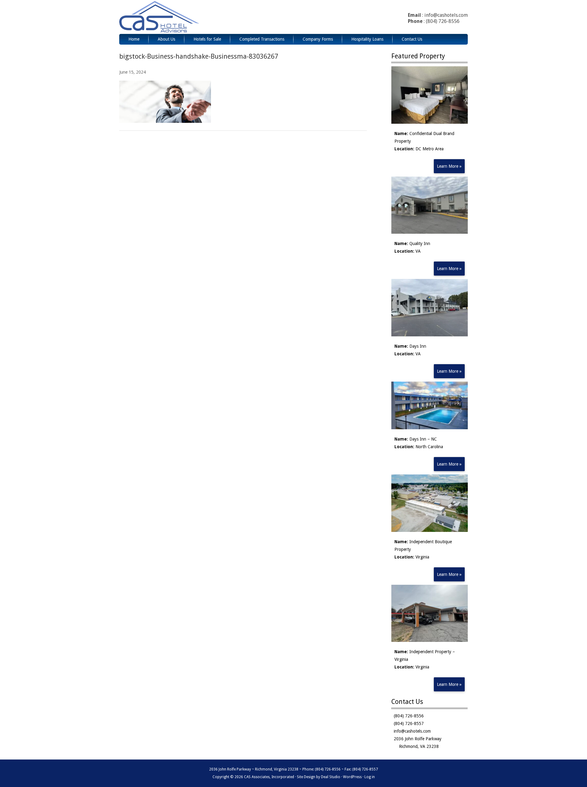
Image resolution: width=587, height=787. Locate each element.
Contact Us (412, 39)
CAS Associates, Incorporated (175, 17)
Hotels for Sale (207, 39)
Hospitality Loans (367, 39)
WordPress (352, 777)
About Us (166, 39)
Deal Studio (330, 777)
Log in (369, 777)
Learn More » (449, 166)
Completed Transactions (261, 39)
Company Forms (318, 39)
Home (133, 39)
